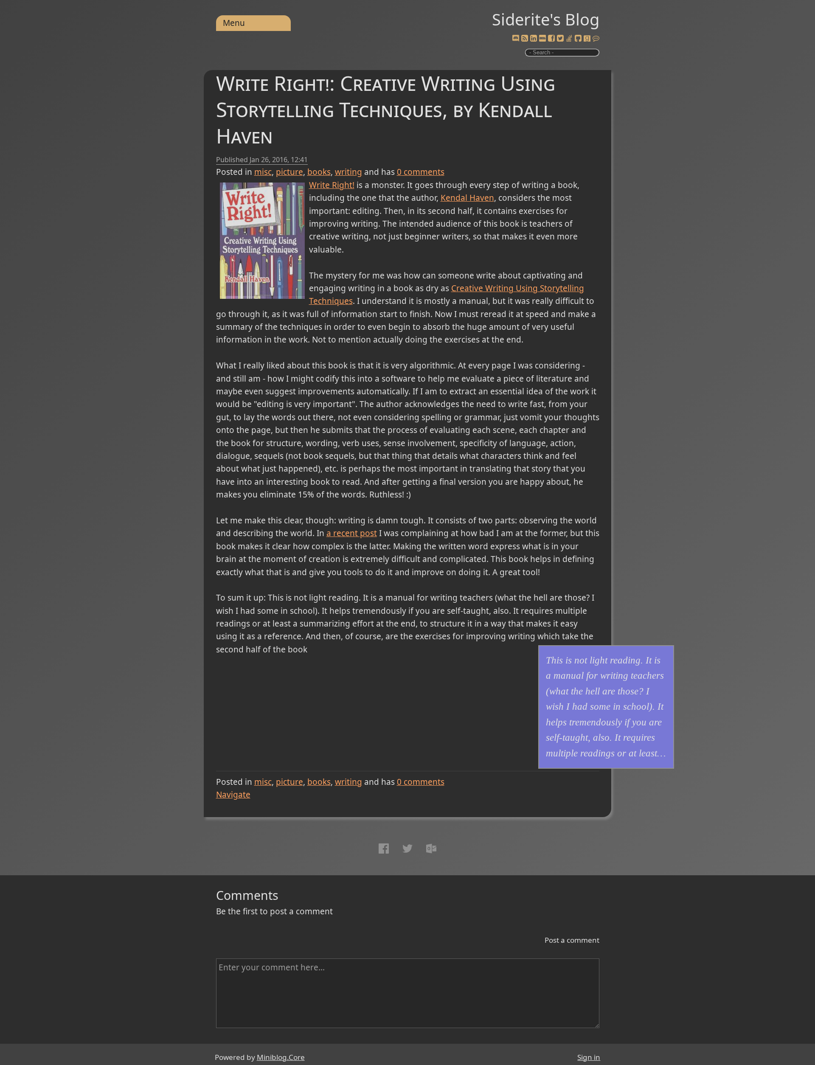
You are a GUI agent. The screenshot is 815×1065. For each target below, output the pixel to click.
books (319, 171)
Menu (234, 22)
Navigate (233, 794)
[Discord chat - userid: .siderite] (515, 38)
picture (289, 171)
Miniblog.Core (281, 1057)
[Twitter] (560, 38)
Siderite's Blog (545, 19)
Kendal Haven (467, 197)
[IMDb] (542, 38)
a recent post (351, 533)
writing (348, 171)
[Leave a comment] (596, 38)
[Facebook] (551, 38)
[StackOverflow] (569, 38)
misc (263, 171)
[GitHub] (578, 38)
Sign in (588, 1057)
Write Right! (331, 185)
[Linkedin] (533, 38)
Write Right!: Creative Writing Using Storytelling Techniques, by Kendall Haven (385, 109)
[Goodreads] (587, 38)
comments (420, 171)
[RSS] (524, 38)
